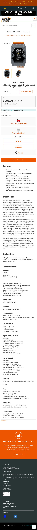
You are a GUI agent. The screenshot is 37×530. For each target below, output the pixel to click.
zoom (6, 43)
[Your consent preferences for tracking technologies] (34, 527)
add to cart (27, 91)
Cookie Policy (6, 494)
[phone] (2, 8)
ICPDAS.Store (10, 35)
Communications (7, 485)
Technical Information (18, 160)
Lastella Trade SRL (30, 525)
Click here (18, 454)
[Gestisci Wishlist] (25, 8)
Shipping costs (6, 488)
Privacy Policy (6, 492)
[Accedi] (33, 8)
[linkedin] (15, 516)
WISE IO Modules (26, 35)
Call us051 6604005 (18, 146)
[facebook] (5, 516)
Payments (5, 486)
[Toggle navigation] (35, 19)
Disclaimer (4, 420)
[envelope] (5, 8)
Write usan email (18, 140)
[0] (21, 8)
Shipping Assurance (7, 489)
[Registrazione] (29, 8)
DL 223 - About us (7, 484)
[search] (33, 25)
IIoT (17, 35)
